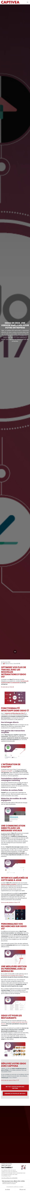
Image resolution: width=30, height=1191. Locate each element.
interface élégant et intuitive (8, 884)
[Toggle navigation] (27, 2)
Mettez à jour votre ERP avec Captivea (15, 1087)
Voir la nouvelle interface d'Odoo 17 (10, 902)
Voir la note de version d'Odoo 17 (9, 1080)
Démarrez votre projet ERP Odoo (15, 1093)
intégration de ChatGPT (6, 771)
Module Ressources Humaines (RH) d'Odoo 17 (12, 975)
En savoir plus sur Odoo (7, 687)
